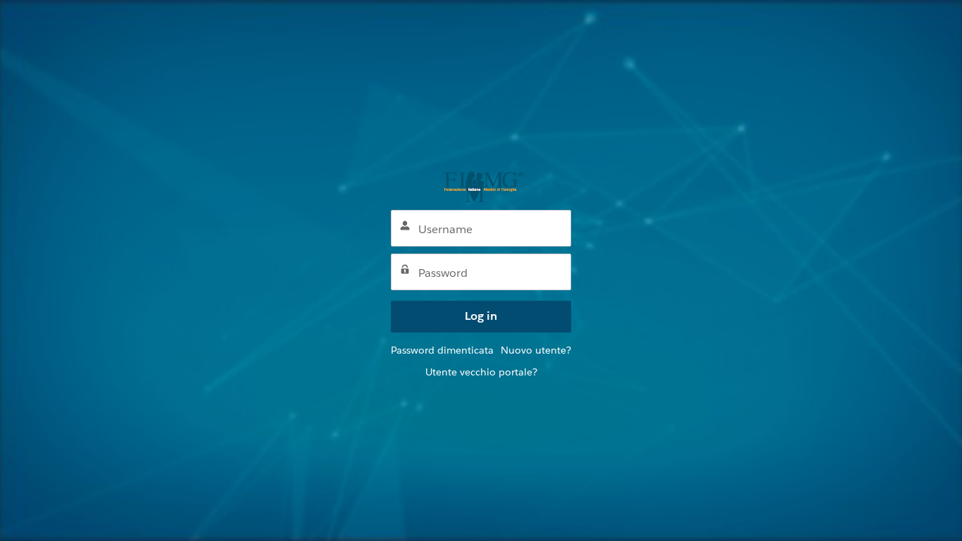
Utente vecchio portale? (481, 372)
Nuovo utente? (536, 350)
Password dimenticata (442, 350)
